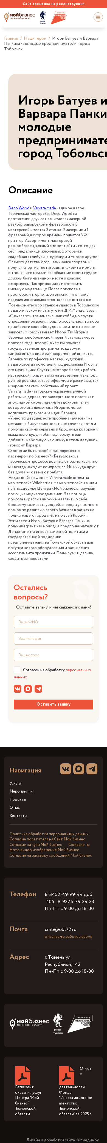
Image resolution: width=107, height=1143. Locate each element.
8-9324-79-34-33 (76, 901)
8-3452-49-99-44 (64, 894)
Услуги (15, 783)
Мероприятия (22, 791)
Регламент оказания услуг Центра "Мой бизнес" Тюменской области (28, 1100)
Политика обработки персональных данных (49, 834)
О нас (15, 807)
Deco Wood (18, 208)
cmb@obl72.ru (61, 929)
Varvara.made (44, 208)
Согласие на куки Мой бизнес (36, 845)
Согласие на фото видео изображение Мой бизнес (50, 847)
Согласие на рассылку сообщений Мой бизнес (51, 855)
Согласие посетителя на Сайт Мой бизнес (47, 839)
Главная (11, 38)
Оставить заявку (53, 704)
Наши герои (35, 38)
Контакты (18, 816)
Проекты (18, 799)
